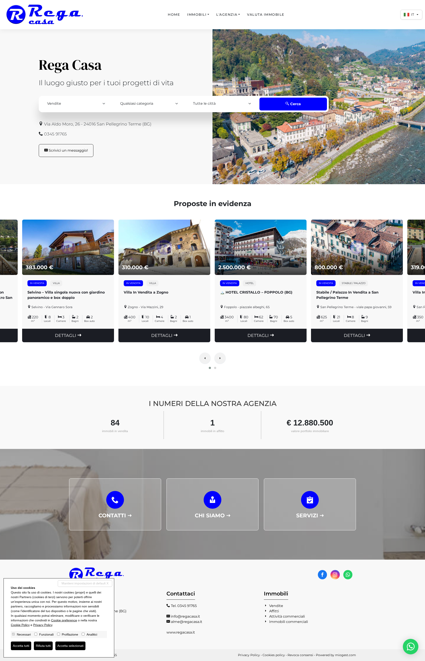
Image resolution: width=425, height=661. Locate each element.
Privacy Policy (249, 655)
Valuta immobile (265, 14)
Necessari (24, 634)
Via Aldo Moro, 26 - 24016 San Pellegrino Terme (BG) (97, 124)
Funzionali (46, 634)
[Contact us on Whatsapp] (347, 574)
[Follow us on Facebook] (322, 574)
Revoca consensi (300, 655)
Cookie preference (64, 620)
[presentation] (205, 358)
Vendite (276, 606)
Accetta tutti (21, 645)
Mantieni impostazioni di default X (85, 583)
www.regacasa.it (180, 632)
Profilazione (70, 634)
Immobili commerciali (288, 622)
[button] (209, 368)
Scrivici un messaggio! (68, 150)
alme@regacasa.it (186, 622)
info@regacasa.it (185, 616)
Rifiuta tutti (43, 645)
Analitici (92, 634)
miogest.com (345, 655)
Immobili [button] (197, 14)
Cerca (295, 104)
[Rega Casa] (45, 14)
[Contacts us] (410, 646)
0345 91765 (55, 134)
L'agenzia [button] (227, 14)
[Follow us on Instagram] (335, 574)
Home (174, 14)
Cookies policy (274, 655)
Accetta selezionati (70, 645)
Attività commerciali (287, 616)
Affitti (274, 611)
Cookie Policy (20, 625)
